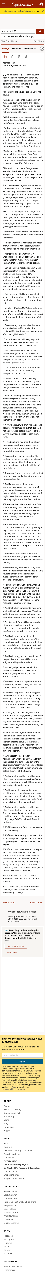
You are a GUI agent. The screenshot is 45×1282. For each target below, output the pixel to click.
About (7, 1106)
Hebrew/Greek (30, 48)
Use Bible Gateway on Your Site (18, 1150)
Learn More (12, 952)
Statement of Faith (12, 1113)
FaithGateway (10, 1191)
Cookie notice (10, 1171)
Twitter (7, 1250)
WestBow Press (11, 1215)
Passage (5, 48)
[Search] (40, 31)
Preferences (9, 1270)
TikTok (7, 1246)
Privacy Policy (10, 1087)
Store (6, 1120)
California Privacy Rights (16, 1164)
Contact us (9, 1157)
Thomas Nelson (11, 1212)
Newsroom (9, 1127)
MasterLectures (11, 1223)
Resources (16, 48)
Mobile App (9, 1116)
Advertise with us (12, 1154)
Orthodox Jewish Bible (19, 911)
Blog (6, 1123)
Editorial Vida (10, 1209)
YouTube (8, 1253)
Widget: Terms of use (14, 1178)
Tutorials (8, 1147)
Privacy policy (10, 1161)
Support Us (9, 1130)
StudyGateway (10, 1194)
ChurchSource (10, 1198)
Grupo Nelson (10, 1205)
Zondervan (9, 1219)
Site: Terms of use (12, 1174)
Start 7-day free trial (15, 946)
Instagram (9, 1239)
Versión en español (13, 1266)
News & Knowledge (13, 1109)
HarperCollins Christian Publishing (20, 1202)
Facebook (8, 1235)
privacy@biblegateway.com (13, 1089)
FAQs (6, 1143)
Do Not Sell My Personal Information (22, 1168)
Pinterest (8, 1243)
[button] (41, 4)
